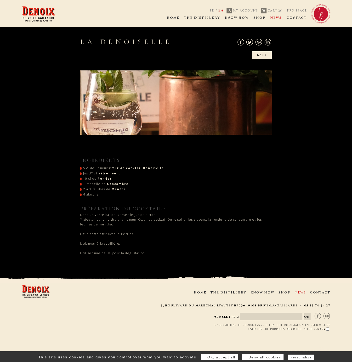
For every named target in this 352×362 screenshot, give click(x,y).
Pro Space (297, 10)
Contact (296, 18)
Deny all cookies (265, 357)
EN (220, 10)
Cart (275, 11)
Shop (260, 18)
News (276, 18)
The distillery (202, 18)
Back (262, 55)
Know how (237, 18)
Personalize (301, 357)
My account (245, 10)
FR (212, 10)
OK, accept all (221, 357)
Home (173, 18)
